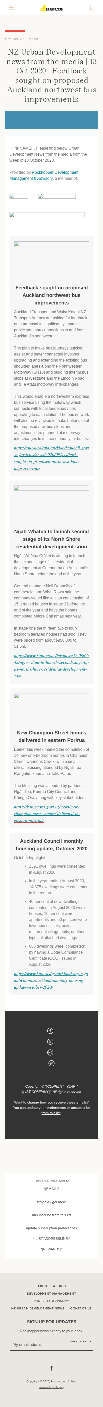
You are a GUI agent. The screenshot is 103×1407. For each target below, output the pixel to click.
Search (40, 1286)
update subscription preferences (51, 1228)
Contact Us (81, 1308)
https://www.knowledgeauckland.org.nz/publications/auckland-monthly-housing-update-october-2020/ (51, 980)
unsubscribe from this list (51, 1215)
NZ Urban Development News (37, 1308)
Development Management (51, 1293)
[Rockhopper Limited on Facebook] (51, 1368)
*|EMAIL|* (51, 1189)
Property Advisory (51, 1301)
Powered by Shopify (51, 1387)
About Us (61, 1286)
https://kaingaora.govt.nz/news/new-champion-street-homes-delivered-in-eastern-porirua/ (47, 813)
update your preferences (46, 1108)
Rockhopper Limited (63, 1381)
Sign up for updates (51, 1322)
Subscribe (78, 1341)
